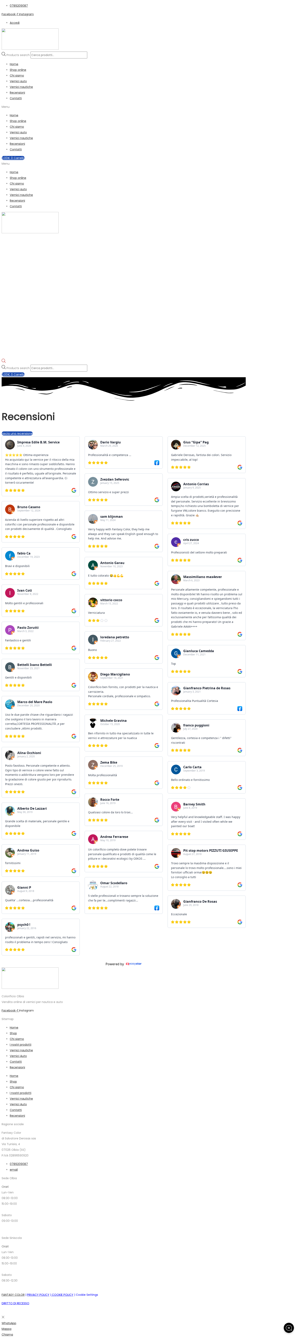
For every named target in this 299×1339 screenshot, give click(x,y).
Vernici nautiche (21, 87)
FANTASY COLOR (13, 1295)
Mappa (6, 1329)
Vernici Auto (18, 1056)
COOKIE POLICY (62, 1295)
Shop (13, 1033)
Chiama (7, 1335)
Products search (19, 55)
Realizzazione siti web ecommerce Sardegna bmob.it (39, 1312)
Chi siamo (17, 75)
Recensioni (17, 93)
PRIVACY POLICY (38, 1295)
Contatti (16, 98)
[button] (149, 107)
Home (14, 64)
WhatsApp (9, 1323)
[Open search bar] (4, 362)
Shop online (18, 70)
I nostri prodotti (20, 1045)
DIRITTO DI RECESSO (15, 1303)
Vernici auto (18, 81)
